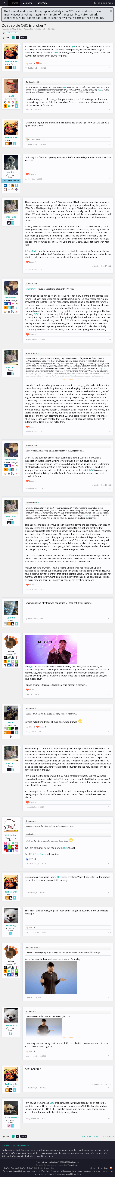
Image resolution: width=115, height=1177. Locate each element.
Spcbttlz (11, 618)
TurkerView (41, 2)
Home (4, 3)
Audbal (10, 172)
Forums (14, 2)
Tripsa (27, 694)
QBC (73, 46)
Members (27, 2)
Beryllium (91, 1168)
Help (100, 1168)
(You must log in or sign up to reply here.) (97, 1136)
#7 (110, 432)
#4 (110, 179)
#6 (110, 339)
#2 (110, 109)
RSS (111, 1168)
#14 (109, 864)
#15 (109, 893)
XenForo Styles (26, 1168)
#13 (109, 807)
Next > (23, 37)
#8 (110, 489)
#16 (109, 932)
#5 (110, 270)
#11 (109, 694)
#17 (109, 997)
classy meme (11, 1117)
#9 (110, 589)
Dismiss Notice (111, 11)
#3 (110, 144)
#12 (109, 732)
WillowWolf (10, 297)
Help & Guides (18, 29)
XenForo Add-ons (11, 1168)
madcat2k (11, 217)
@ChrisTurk (30, 250)
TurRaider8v (38, 29)
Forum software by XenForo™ (58, 1162)
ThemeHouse (73, 1165)
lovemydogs (11, 925)
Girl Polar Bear (10, 835)
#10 (109, 619)
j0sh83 (11, 96)
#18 (109, 1056)
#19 (109, 1088)
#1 (110, 68)
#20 (109, 1119)
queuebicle (12, 33)
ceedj (10, 722)
